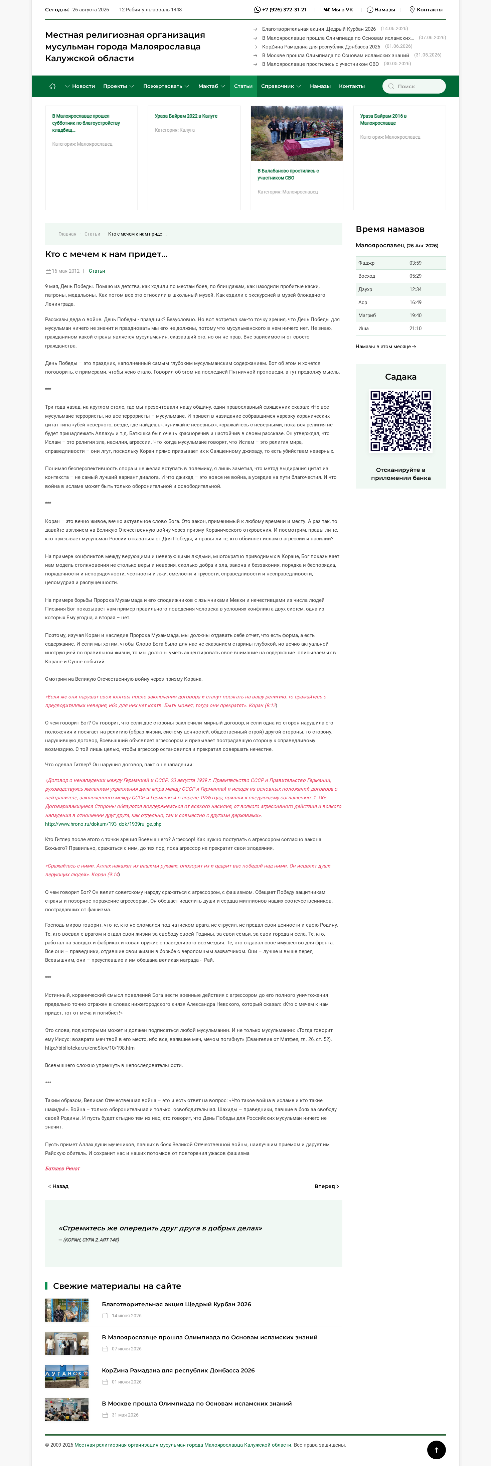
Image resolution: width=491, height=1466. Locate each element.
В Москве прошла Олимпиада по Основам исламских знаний (335, 55)
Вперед (325, 1186)
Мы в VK (342, 9)
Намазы (384, 9)
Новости (83, 86)
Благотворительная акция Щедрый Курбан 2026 (319, 29)
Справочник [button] (277, 86)
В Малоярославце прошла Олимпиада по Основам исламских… (338, 38)
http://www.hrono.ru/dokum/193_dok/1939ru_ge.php (103, 824)
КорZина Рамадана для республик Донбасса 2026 (321, 47)
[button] (436, 1450)
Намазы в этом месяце (383, 347)
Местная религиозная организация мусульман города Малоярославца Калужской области (125, 46)
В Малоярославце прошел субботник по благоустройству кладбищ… (86, 123)
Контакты (430, 9)
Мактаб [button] (208, 86)
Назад (60, 1186)
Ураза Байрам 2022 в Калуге (186, 116)
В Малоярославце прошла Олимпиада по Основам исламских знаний (210, 1337)
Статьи (243, 86)
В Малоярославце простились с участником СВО (320, 64)
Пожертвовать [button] (162, 86)
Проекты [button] (115, 86)
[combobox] (414, 86)
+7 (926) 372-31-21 (284, 9)
